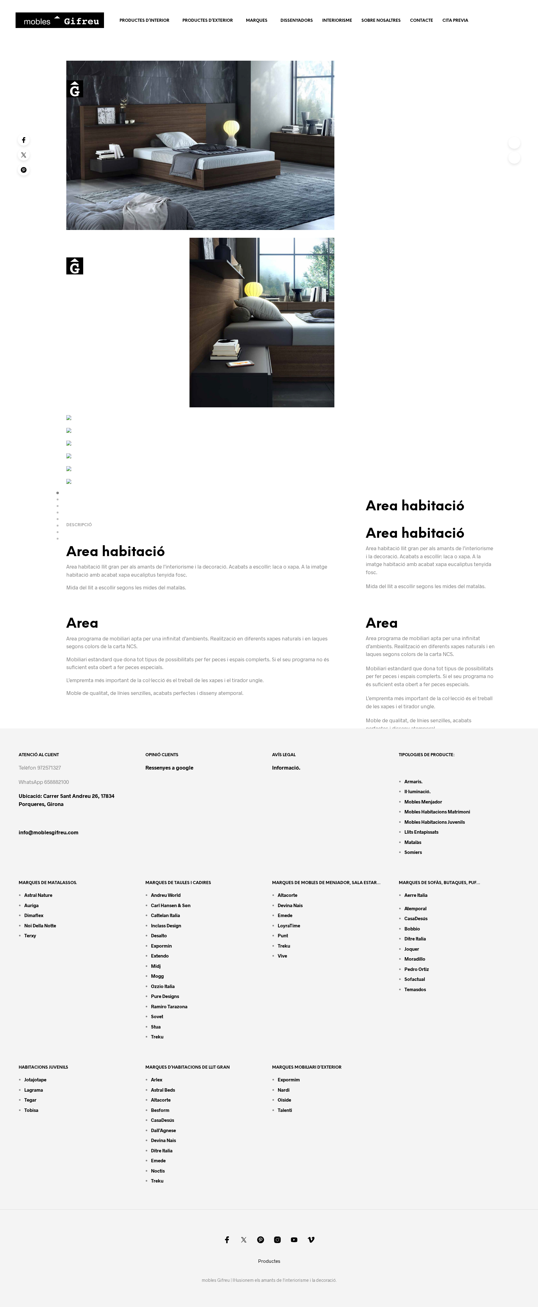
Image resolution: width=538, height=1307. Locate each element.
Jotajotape (35, 1079)
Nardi (284, 1090)
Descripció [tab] (79, 525)
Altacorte (287, 895)
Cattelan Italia (165, 915)
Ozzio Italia (163, 986)
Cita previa (455, 21)
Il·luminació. (417, 791)
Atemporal (415, 908)
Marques (256, 21)
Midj (156, 966)
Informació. (286, 767)
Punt (283, 935)
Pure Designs (165, 996)
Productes (269, 1261)
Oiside (284, 1100)
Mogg (157, 976)
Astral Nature (38, 895)
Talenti (285, 1110)
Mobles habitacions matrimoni (437, 811)
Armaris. (413, 781)
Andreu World (166, 895)
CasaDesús (415, 918)
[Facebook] (24, 140)
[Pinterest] (24, 170)
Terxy (30, 935)
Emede (285, 915)
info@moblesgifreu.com (48, 832)
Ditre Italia (415, 938)
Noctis (158, 1170)
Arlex (156, 1079)
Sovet (157, 1016)
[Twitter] (24, 155)
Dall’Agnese (163, 1130)
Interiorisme (337, 21)
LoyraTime (289, 925)
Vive (282, 955)
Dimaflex (33, 915)
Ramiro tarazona (169, 1006)
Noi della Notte (40, 925)
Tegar (30, 1100)
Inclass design (166, 925)
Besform (160, 1110)
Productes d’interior (144, 21)
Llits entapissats (421, 832)
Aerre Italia (415, 895)
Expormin (161, 946)
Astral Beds (163, 1090)
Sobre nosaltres (381, 21)
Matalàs (412, 842)
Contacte (421, 21)
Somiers (413, 852)
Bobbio (412, 928)
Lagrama (33, 1090)
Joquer (411, 949)
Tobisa (31, 1110)
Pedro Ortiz (416, 969)
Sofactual (414, 979)
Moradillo (414, 959)
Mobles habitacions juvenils (434, 822)
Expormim (289, 1079)
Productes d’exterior (207, 21)
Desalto (159, 935)
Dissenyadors (297, 21)
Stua (156, 1026)
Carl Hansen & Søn (171, 905)
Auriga (31, 905)
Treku (157, 1036)
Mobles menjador (423, 801)
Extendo (160, 955)
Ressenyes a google (169, 767)
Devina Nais (290, 905)
